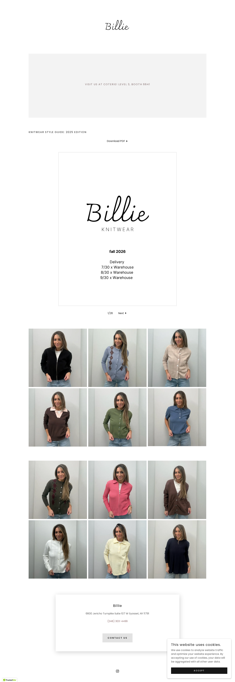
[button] (122, 313)
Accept (199, 670)
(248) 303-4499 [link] (117, 621)
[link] (117, 25)
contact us (117, 637)
